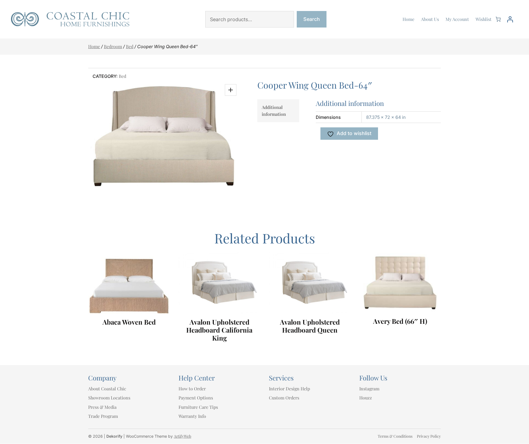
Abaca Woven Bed (129, 322)
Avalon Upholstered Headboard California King (219, 330)
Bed (129, 46)
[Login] (510, 19)
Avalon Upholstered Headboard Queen (310, 326)
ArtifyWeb (182, 436)
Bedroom (113, 46)
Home (94, 46)
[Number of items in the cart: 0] (498, 19)
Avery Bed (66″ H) (400, 321)
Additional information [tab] (274, 110)
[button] (230, 90)
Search (311, 19)
